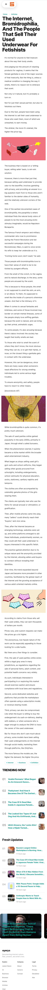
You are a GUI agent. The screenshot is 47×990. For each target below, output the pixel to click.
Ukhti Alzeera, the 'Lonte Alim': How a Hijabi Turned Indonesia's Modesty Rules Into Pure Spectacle (22, 826)
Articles (14, 14)
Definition (34, 762)
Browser (5, 977)
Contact (20, 974)
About (19, 966)
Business (22, 762)
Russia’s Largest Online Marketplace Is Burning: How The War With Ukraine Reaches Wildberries (29, 849)
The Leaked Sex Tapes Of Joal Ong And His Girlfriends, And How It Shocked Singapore (22, 815)
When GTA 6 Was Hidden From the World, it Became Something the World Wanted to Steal (30, 873)
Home (5, 14)
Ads (33, 977)
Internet (10, 762)
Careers (20, 970)
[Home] (12, 4)
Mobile (4, 981)
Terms (34, 966)
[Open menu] (6, 4)
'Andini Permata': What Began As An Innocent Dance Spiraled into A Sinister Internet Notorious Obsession (22, 780)
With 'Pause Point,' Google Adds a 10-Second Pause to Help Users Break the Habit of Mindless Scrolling (30, 885)
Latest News (6, 966)
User (4, 989)
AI (3, 970)
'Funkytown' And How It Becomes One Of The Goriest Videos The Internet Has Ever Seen (21, 792)
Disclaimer (35, 974)
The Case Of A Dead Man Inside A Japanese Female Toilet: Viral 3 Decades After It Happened (22, 803)
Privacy (34, 970)
